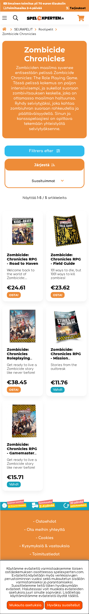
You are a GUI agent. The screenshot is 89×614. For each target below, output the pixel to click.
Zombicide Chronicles (19, 34)
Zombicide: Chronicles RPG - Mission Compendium (66, 356)
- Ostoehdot (44, 522)
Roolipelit (46, 29)
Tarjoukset (78, 8)
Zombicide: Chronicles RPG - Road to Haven (22, 259)
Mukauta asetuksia (25, 605)
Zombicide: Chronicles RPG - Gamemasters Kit (22, 451)
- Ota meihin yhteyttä (44, 530)
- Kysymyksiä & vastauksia (44, 546)
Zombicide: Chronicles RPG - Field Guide (66, 259)
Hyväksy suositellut (63, 605)
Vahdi (57, 389)
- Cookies (44, 538)
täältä (73, 596)
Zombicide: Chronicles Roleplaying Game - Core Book (19, 358)
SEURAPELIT (23, 29)
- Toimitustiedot (45, 554)
